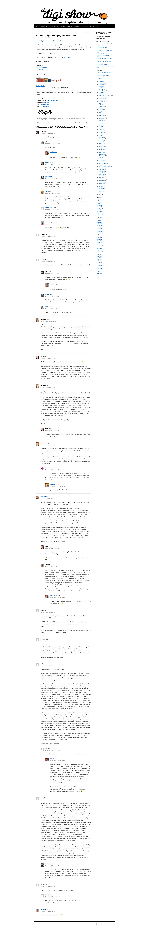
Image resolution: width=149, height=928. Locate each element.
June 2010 (99, 273)
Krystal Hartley (102, 140)
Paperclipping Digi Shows (102, 75)
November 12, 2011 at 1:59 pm (48, 261)
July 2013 (99, 216)
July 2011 (99, 253)
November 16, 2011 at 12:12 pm (52, 750)
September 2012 (100, 231)
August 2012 (100, 233)
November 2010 (100, 265)
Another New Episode (102, 47)
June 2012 (99, 236)
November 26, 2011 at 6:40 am (52, 224)
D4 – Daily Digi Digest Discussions (104, 72)
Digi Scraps (101, 101)
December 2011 (100, 245)
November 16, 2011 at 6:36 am (52, 308)
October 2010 (100, 267)
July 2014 (99, 200)
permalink (63, 119)
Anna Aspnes (101, 87)
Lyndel (47, 307)
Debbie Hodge (102, 100)
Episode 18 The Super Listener (83, 32)
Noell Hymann (102, 160)
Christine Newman (102, 98)
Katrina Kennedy (102, 131)
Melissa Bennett (102, 152)
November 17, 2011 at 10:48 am (52, 193)
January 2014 (100, 206)
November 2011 (100, 247)
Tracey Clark (101, 185)
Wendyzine (101, 191)
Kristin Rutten (102, 138)
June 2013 (99, 217)
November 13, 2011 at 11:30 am (52, 273)
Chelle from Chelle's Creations (105, 95)
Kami (100, 121)
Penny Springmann (103, 163)
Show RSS (69, 26)
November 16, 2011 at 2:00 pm (52, 566)
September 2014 (100, 199)
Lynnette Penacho (102, 146)
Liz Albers (101, 143)
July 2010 (99, 271)
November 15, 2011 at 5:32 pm (48, 612)
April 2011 (99, 257)
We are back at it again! (102, 49)
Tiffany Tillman (102, 183)
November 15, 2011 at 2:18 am (52, 178)
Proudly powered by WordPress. (104, 924)
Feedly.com (46, 102)
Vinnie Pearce (101, 189)
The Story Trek (44, 106)
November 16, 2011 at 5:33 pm (48, 800)
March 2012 (99, 240)
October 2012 (100, 230)
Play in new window (46, 41)
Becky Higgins (102, 89)
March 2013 (99, 222)
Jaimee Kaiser (101, 112)
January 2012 (100, 243)
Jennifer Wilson (102, 117)
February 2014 (100, 205)
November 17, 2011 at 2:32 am (57, 597)
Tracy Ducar (101, 188)
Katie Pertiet (101, 129)
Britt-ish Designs (102, 90)
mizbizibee (44, 443)
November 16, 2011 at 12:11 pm (48, 666)
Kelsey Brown (49, 468)
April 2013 (99, 220)
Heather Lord (101, 106)
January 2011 (100, 262)
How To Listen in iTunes (52, 26)
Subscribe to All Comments (81, 26)
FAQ (97, 26)
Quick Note (99, 77)
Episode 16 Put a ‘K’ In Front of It (44, 32)
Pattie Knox (101, 162)
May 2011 (99, 256)
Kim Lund (101, 135)
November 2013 (100, 209)
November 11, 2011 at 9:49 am (48, 133)
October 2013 (100, 211)
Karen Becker (101, 123)
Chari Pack (101, 94)
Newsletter (62, 26)
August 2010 (100, 270)
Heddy (100, 107)
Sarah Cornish (102, 175)
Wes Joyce (101, 192)
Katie (54, 118)
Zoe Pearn (101, 194)
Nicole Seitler (101, 158)
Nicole (42, 259)
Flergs (100, 103)
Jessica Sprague (102, 118)
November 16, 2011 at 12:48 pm (52, 469)
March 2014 (99, 203)
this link (69, 57)
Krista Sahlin (101, 137)
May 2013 (99, 219)
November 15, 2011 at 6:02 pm (52, 430)
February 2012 (100, 242)
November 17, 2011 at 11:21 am (57, 486)
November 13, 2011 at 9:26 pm (48, 387)
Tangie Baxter (101, 182)
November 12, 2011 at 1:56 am (52, 143)
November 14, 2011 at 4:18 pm (48, 498)
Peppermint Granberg (41, 67)
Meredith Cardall (102, 155)
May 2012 (99, 237)
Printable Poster (44, 104)
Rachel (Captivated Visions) (104, 166)
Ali (46, 142)
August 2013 (100, 214)
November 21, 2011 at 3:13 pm (52, 897)
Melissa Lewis (102, 154)
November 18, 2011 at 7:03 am (57, 760)
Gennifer (48, 864)
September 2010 (100, 268)
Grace (52, 759)
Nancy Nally (101, 157)
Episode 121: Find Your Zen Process (105, 63)
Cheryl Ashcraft (102, 97)
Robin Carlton (102, 171)
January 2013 (100, 225)
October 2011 (100, 248)
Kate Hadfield (101, 126)
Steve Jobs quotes (49, 119)
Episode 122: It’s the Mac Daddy (104, 61)
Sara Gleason (101, 174)
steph (53, 37)
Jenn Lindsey (101, 115)
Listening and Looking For (102, 64)
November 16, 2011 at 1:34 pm (57, 286)
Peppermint (59, 118)
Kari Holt (101, 124)
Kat (42, 664)
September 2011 (100, 250)
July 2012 (99, 234)
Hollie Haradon (102, 109)
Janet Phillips (101, 114)
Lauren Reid (101, 141)
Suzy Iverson (101, 180)
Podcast (43, 26)
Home (37, 26)
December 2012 (100, 226)
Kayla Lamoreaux (102, 132)
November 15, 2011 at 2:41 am (52, 296)
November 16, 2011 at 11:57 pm (52, 866)
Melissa (47, 222)
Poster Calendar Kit (52, 100)
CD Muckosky (102, 92)
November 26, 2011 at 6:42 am (48, 911)
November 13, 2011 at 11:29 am (48, 321)
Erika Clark (49, 207)
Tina (46, 191)
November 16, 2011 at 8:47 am (48, 641)
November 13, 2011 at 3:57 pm (48, 358)
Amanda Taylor (102, 83)
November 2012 (100, 228)
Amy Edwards (102, 84)
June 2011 (99, 254)
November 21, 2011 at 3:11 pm (48, 886)
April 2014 (99, 202)
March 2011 (99, 259)
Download (55, 41)
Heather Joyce (102, 104)
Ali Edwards (39, 69)
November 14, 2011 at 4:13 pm (57, 154)
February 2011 (100, 260)
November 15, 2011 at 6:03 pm (52, 548)
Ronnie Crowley (102, 172)
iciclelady (48, 162)
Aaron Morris (101, 80)
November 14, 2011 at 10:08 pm (52, 164)
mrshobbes (53, 152)
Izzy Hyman (101, 111)
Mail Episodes (102, 148)
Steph (37, 63)
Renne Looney (102, 169)
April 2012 (99, 239)
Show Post (64, 118)
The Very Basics (40, 86)
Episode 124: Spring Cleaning (103, 53)
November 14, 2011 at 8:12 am (48, 445)
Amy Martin (101, 86)
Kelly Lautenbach (102, 134)
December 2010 (100, 264)
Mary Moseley (102, 149)
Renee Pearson (102, 168)
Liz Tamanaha (101, 145)
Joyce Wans (101, 120)
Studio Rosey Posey (103, 179)
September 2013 (100, 213)
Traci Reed (101, 186)
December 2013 (100, 208)
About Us (92, 26)
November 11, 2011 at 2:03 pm (48, 236)
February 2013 (100, 223)
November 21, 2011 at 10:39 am (52, 209)
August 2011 (100, 251)
